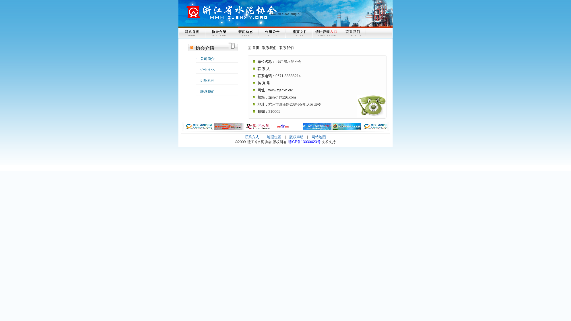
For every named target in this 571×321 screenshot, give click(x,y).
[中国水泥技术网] (198, 126)
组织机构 (207, 80)
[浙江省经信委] (317, 126)
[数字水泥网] (257, 126)
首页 (255, 48)
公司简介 (207, 59)
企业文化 (207, 70)
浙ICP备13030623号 (304, 142)
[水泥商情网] (228, 126)
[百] (287, 126)
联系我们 (207, 91)
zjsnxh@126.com (282, 97)
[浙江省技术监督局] (346, 126)
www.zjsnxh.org (280, 90)
